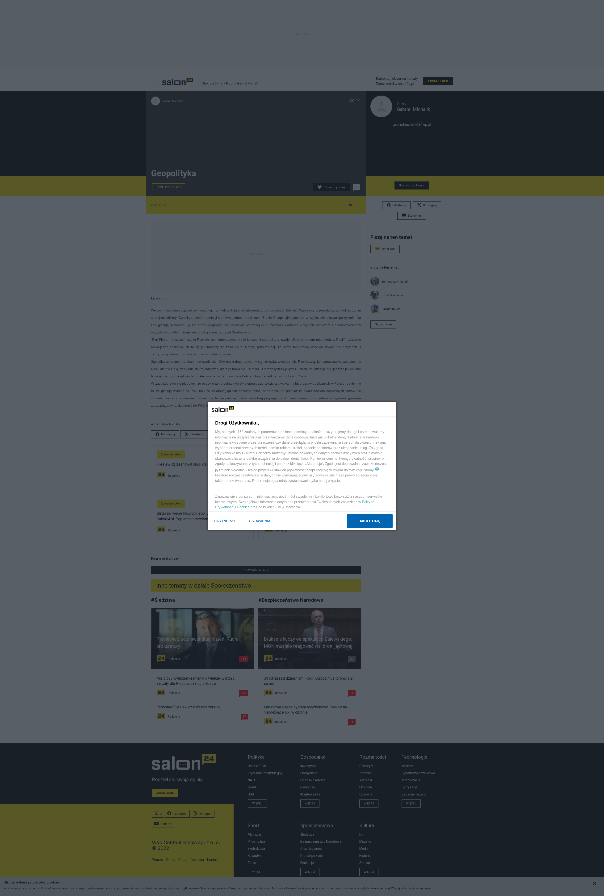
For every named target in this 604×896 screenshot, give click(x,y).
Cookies (243, 507)
